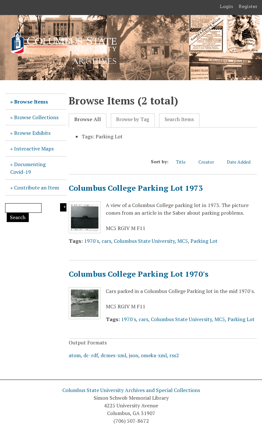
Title (181, 162)
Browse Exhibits (32, 132)
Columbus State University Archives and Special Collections (131, 390)
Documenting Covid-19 (28, 168)
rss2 (174, 355)
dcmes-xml (113, 355)
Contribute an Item (36, 187)
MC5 (182, 240)
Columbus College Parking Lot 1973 (136, 188)
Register (248, 6)
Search (18, 217)
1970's (91, 240)
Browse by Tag (132, 119)
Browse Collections (36, 117)
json (133, 355)
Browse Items (31, 101)
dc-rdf (90, 355)
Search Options (63, 207)
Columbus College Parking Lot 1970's (138, 274)
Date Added (238, 162)
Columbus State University (144, 240)
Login (226, 6)
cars (106, 240)
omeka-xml (154, 355)
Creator (206, 162)
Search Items (179, 119)
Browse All (87, 119)
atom (75, 355)
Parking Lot (204, 240)
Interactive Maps (34, 148)
